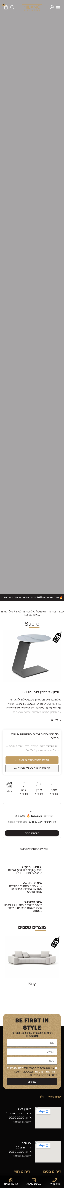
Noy (32, 983)
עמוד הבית (58, 611)
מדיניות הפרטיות (44, 1071)
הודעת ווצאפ (11, 1184)
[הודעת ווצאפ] (11, 1180)
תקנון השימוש (15, 1068)
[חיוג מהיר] (54, 1180)
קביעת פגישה (33, 1184)
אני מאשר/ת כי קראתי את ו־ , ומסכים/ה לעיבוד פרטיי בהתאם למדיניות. (32, 1071)
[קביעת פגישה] (34, 1180)
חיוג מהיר (55, 1184)
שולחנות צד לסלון (25, 611)
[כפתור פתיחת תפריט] (58, 7)
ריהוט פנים (43, 611)
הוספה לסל (32, 833)
